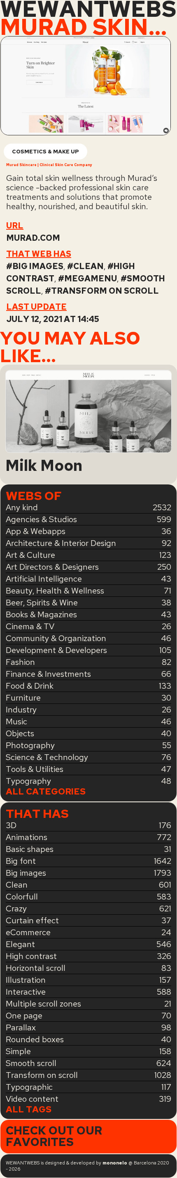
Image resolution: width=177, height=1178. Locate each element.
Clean (88, 266)
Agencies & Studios (41, 519)
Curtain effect (32, 920)
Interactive (26, 991)
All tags (28, 1109)
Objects (20, 733)
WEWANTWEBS (88, 9)
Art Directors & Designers (52, 567)
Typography (28, 781)
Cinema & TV (30, 626)
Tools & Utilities (34, 769)
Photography (30, 745)
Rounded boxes (35, 1039)
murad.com (33, 238)
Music (16, 721)
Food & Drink (30, 685)
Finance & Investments (48, 674)
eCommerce (28, 932)
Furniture (23, 697)
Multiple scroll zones (43, 1003)
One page (24, 1015)
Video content (32, 1099)
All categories (46, 791)
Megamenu (90, 278)
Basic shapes (30, 849)
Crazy (16, 908)
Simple (18, 1051)
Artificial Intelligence (44, 578)
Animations (26, 837)
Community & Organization (56, 638)
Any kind (22, 507)
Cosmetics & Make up (45, 151)
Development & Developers (56, 650)
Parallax (21, 1027)
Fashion (20, 662)
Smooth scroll (31, 1063)
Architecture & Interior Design (61, 543)
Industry (21, 709)
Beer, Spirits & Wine (42, 602)
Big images (37, 266)
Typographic (29, 1087)
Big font (21, 861)
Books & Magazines (41, 614)
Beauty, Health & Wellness (55, 590)
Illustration (26, 980)
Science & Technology (47, 757)
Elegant (20, 944)
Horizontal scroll (35, 968)
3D (11, 825)
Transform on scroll (105, 290)
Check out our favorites (54, 1136)
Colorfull (22, 896)
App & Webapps (35, 531)
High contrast (31, 956)
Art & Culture (30, 555)
